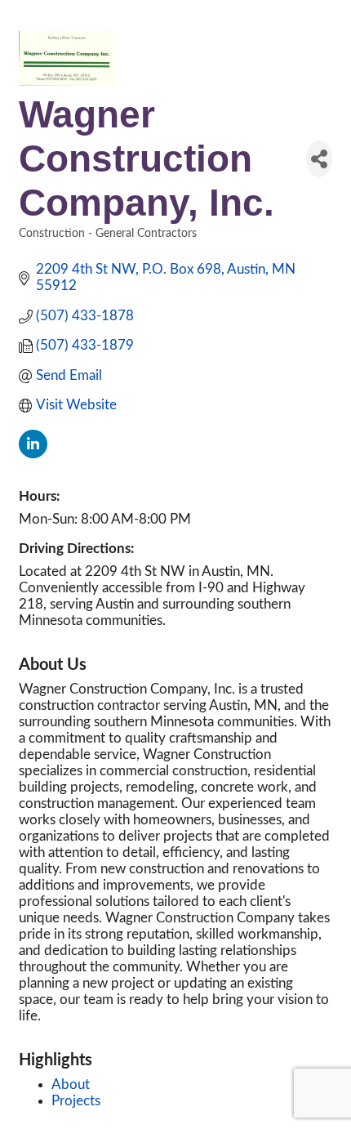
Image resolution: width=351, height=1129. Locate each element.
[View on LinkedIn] (33, 454)
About (70, 1084)
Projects (75, 1101)
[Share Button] (319, 159)
